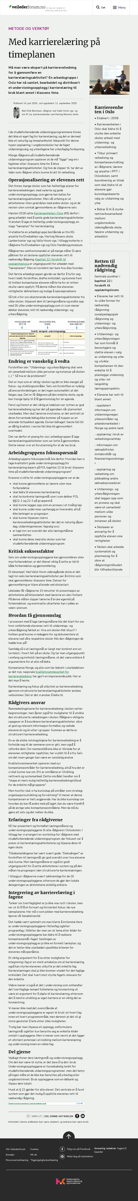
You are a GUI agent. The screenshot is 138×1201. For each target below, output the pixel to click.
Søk (103, 7)
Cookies (34, 1149)
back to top (67, 1141)
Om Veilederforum (15, 1149)
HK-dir (33, 1154)
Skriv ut (36, 1116)
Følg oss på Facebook (78, 1149)
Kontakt (10, 1154)
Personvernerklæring (17, 1160)
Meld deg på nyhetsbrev (80, 1156)
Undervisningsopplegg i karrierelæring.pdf (27, 1103)
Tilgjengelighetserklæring (44, 1160)
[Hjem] (26, 6)
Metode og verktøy (28, 28)
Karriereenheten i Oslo (48, 213)
